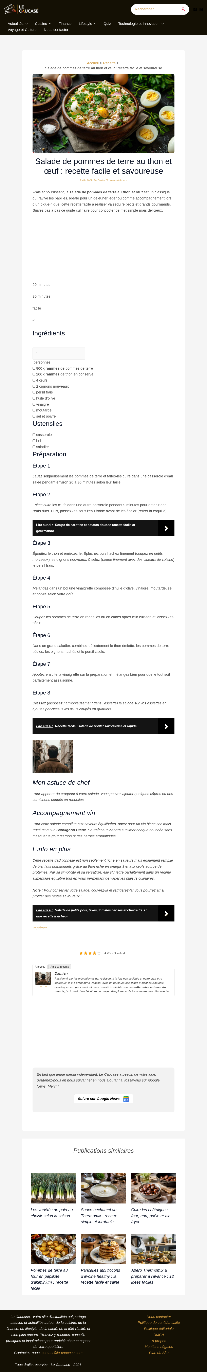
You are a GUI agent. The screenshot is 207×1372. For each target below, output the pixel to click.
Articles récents (60, 966)
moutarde (44, 410)
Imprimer (40, 928)
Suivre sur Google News (99, 1099)
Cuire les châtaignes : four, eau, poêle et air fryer (150, 1216)
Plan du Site (159, 1353)
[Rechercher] (185, 9)
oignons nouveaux (52, 386)
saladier (42, 447)
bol (38, 441)
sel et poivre (46, 416)
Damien (61, 973)
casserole (44, 435)
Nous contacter (159, 1317)
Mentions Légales (159, 1347)
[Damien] (43, 978)
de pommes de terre (64, 368)
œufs (42, 380)
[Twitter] (45, 987)
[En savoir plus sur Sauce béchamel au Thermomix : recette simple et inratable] (103, 1188)
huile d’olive (45, 398)
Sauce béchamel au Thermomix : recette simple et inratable (99, 1216)
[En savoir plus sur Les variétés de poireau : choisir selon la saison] (53, 1188)
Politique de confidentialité (159, 1323)
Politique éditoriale (159, 1329)
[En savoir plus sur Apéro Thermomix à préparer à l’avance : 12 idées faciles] (153, 1249)
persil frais (44, 392)
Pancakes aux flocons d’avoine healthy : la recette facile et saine (100, 1276)
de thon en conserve (64, 374)
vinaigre (42, 404)
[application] (25, 24)
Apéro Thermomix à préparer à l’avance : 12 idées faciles (152, 1276)
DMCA (158, 1335)
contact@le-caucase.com (62, 1353)
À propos (40, 966)
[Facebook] (195, 9)
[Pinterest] (201, 9)
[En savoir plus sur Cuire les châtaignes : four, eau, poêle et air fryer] (153, 1188)
